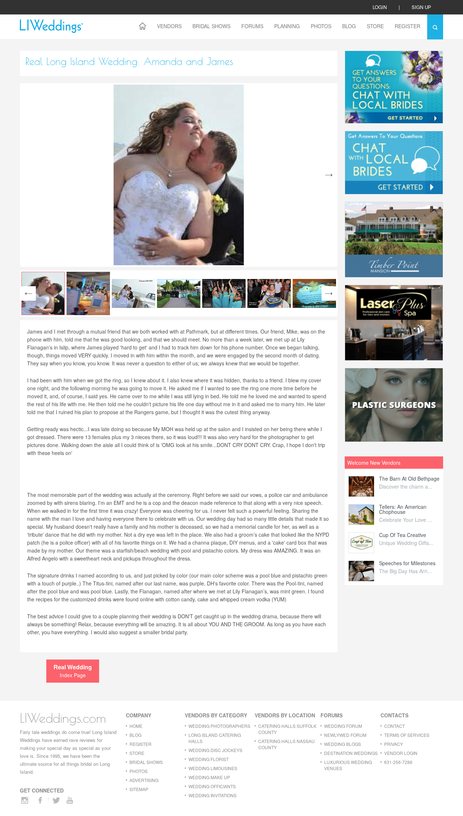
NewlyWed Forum (345, 735)
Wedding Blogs (342, 744)
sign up (421, 7)
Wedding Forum (343, 726)
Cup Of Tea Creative (402, 534)
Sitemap (138, 789)
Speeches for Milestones (407, 563)
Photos (321, 26)
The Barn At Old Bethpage (409, 478)
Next (329, 175)
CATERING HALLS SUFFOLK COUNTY (287, 729)
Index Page (73, 671)
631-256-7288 (398, 762)
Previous (28, 293)
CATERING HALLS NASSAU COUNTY (286, 744)
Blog (349, 26)
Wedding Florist (208, 759)
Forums (252, 26)
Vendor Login (400, 753)
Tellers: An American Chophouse (402, 509)
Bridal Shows (211, 26)
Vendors (169, 26)
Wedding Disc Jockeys (215, 750)
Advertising (143, 780)
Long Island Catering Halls (214, 738)
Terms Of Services (406, 735)
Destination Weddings (351, 753)
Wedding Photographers (219, 726)
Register (407, 26)
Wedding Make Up (209, 777)
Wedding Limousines (212, 768)
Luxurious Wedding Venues (348, 765)
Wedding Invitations (212, 795)
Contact (394, 726)
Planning (287, 26)
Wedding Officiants (212, 786)
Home (136, 726)
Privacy (393, 744)
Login (380, 7)
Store (375, 26)
